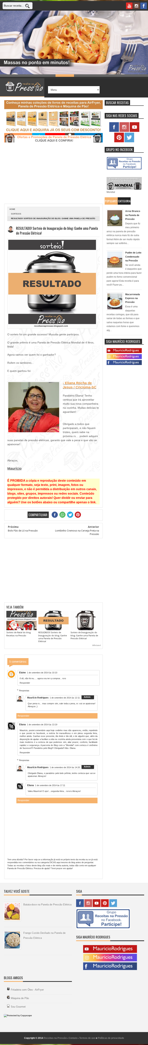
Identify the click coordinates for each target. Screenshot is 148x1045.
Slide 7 (120, 75)
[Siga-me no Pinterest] (119, 141)
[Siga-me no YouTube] (134, 131)
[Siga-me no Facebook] (114, 131)
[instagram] (136, 6)
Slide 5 (83, 75)
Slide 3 (46, 75)
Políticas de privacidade (111, 1038)
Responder (25, 683)
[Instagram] (124, 358)
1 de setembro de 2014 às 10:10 (42, 672)
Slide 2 (27, 75)
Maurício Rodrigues (38, 697)
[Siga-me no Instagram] (124, 131)
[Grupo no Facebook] (124, 169)
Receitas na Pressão (55, 1038)
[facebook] (143, 6)
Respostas (24, 690)
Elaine (22, 672)
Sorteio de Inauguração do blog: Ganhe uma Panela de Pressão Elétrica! (84, 635)
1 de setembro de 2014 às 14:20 (65, 767)
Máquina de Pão (20, 998)
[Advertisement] (53, 174)
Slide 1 (9, 75)
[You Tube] (124, 352)
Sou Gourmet (18, 1006)
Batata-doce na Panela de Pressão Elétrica (47, 904)
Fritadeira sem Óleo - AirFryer (27, 989)
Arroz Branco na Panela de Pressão (132, 215)
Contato (73, 1038)
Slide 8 (139, 75)
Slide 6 (101, 75)
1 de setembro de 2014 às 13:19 (42, 724)
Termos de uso (87, 1038)
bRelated (96, 645)
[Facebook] (124, 364)
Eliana (22, 724)
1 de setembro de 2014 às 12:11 (65, 698)
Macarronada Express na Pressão (132, 298)
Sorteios (16, 214)
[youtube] (129, 6)
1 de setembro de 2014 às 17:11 (50, 785)
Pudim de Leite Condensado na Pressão (133, 256)
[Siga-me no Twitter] (129, 141)
